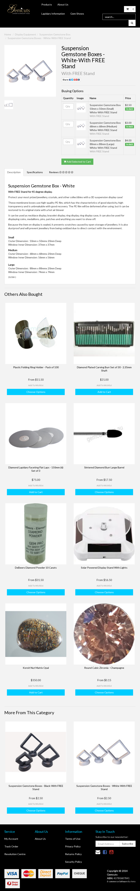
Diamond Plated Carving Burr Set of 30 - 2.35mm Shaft (104, 369)
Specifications (35, 172)
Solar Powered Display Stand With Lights (104, 567)
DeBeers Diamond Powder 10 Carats (36, 567)
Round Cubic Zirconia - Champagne (104, 667)
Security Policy (73, 861)
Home (7, 34)
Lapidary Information (53, 13)
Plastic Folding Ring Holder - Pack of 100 (36, 367)
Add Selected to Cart (78, 161)
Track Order (11, 846)
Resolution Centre (15, 854)
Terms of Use (72, 838)
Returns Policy (73, 854)
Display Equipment (25, 34)
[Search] (132, 23)
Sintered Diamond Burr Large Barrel (104, 467)
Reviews (54, 172)
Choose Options (35, 391)
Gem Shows (77, 13)
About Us (62, 4)
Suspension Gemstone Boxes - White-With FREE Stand (39, 38)
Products (46, 4)
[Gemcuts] (18, 8)
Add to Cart (104, 391)
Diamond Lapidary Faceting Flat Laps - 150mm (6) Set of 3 (35, 469)
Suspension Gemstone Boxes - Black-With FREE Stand (36, 787)
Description (14, 172)
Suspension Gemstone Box (54, 34)
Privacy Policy (73, 846)
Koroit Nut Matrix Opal (36, 667)
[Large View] (8, 104)
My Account (11, 838)
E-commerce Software (117, 881)
